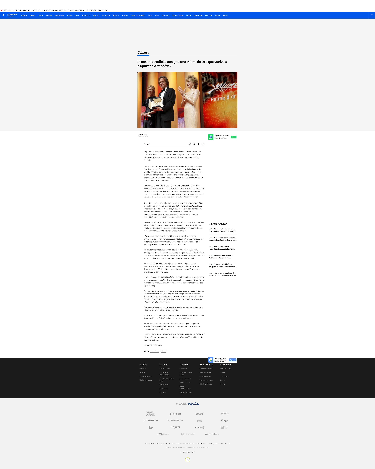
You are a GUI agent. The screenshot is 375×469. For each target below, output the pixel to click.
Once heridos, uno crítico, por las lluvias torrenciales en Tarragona (22, 10)
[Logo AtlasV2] (163, 434)
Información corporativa (159, 443)
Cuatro (222, 380)
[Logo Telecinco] (175, 413)
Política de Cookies (201, 443)
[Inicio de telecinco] (3, 15)
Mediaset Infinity (225, 368)
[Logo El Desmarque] (151, 420)
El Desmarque (224, 376)
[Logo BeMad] (151, 427)
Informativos (154, 351)
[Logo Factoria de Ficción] (175, 420)
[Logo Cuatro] (200, 413)
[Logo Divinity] (224, 413)
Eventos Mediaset (206, 380)
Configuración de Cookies (188, 443)
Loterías (142, 372)
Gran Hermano (164, 368)
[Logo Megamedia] (188, 452)
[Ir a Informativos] (12, 15)
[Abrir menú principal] (372, 15)
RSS (222, 443)
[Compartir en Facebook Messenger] (198, 144)
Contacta (183, 368)
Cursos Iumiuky (205, 376)
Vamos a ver (163, 385)
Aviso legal (148, 443)
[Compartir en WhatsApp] (190, 144)
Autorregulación (185, 378)
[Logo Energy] (224, 420)
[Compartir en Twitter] (194, 144)
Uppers (222, 372)
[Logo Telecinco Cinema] (199, 427)
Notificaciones (185, 382)
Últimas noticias (145, 376)
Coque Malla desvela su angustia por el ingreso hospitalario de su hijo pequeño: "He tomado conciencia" (77, 10)
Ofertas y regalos (205, 372)
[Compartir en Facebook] (203, 144)
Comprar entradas (206, 368)
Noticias (142, 368)
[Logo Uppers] (175, 427)
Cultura (143, 52)
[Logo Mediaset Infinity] (150, 413)
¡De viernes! (163, 388)
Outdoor (162, 392)
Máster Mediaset (185, 392)
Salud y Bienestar (205, 384)
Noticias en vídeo (145, 380)
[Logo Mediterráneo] (212, 434)
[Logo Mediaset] (187, 405)
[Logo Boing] (199, 420)
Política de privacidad (173, 443)
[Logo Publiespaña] (187, 434)
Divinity (222, 384)
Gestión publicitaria (214, 443)
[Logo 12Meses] (224, 427)
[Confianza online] (187, 462)
